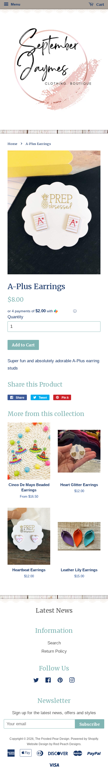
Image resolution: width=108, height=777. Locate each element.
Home (12, 144)
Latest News (54, 610)
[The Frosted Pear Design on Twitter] (36, 681)
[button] (54, 311)
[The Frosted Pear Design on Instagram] (72, 681)
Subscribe (89, 724)
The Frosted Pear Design (52, 739)
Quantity (15, 317)
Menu (15, 4)
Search (54, 643)
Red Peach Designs (67, 744)
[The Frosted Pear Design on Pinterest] (60, 681)
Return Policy (54, 651)
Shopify (93, 739)
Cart (99, 4)
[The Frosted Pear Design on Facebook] (48, 681)
